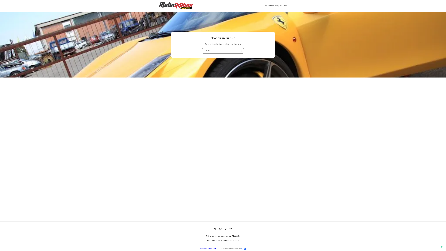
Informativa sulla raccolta (208, 248)
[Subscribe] (241, 51)
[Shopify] (236, 236)
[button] (276, 5)
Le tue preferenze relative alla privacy (230, 248)
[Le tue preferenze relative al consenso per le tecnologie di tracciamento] (442, 247)
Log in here (234, 240)
